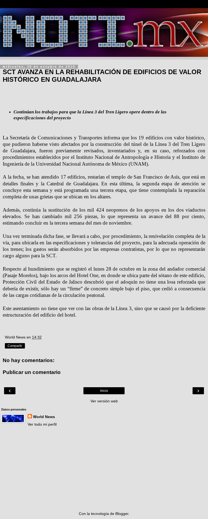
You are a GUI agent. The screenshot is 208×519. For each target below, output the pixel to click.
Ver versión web (104, 401)
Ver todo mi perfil (42, 424)
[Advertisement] (104, 469)
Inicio (104, 391)
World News (44, 417)
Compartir (15, 346)
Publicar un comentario (32, 372)
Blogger (121, 513)
